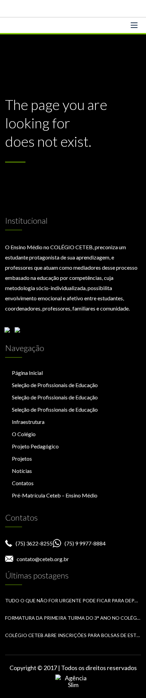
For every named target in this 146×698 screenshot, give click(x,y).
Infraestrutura (28, 421)
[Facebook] (8, 331)
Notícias (22, 470)
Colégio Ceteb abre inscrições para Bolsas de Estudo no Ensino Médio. (73, 635)
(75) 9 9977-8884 (85, 543)
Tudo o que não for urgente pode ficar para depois (73, 600)
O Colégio (24, 434)
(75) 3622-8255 (34, 543)
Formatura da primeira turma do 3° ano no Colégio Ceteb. (73, 618)
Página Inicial (27, 372)
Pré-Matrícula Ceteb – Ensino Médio (54, 495)
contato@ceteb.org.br (43, 559)
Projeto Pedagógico (35, 446)
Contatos (23, 483)
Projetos (22, 458)
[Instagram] (19, 331)
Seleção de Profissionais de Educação (55, 385)
